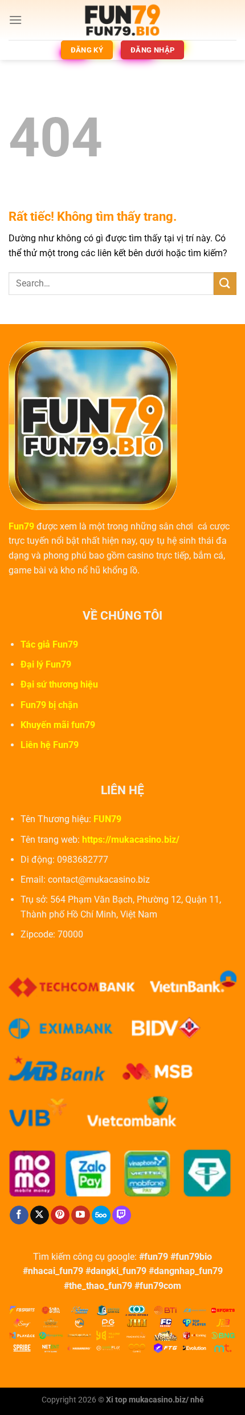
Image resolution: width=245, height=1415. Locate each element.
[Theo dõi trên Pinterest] (60, 1215)
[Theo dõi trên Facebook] (19, 1215)
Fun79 (21, 526)
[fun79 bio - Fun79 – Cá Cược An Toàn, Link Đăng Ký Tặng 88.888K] (122, 20)
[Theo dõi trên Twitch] (121, 1215)
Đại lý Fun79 (46, 664)
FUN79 (107, 819)
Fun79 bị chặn (49, 705)
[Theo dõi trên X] (39, 1215)
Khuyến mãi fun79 (58, 724)
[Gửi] (225, 283)
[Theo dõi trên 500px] (101, 1215)
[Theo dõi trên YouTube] (80, 1215)
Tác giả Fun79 (49, 644)
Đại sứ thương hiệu (59, 684)
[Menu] (15, 20)
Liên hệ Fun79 (50, 744)
